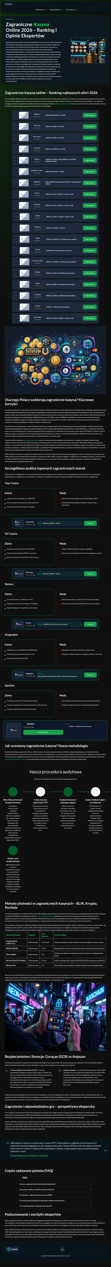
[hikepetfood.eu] (8, 4)
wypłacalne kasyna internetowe (15, 759)
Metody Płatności (55, 9)
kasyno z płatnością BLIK (44, 916)
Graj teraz (90, 523)
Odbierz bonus (89, 115)
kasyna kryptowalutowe (30, 440)
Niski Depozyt (70, 9)
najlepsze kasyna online (62, 104)
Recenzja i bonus (43, 732)
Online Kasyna (39, 9)
